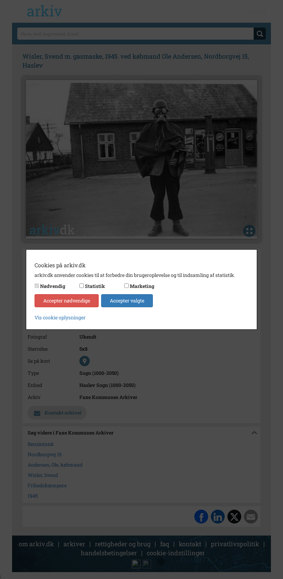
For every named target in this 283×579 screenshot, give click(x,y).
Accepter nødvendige (66, 300)
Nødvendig (52, 286)
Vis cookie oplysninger (60, 317)
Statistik (95, 286)
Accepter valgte (127, 300)
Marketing (142, 286)
